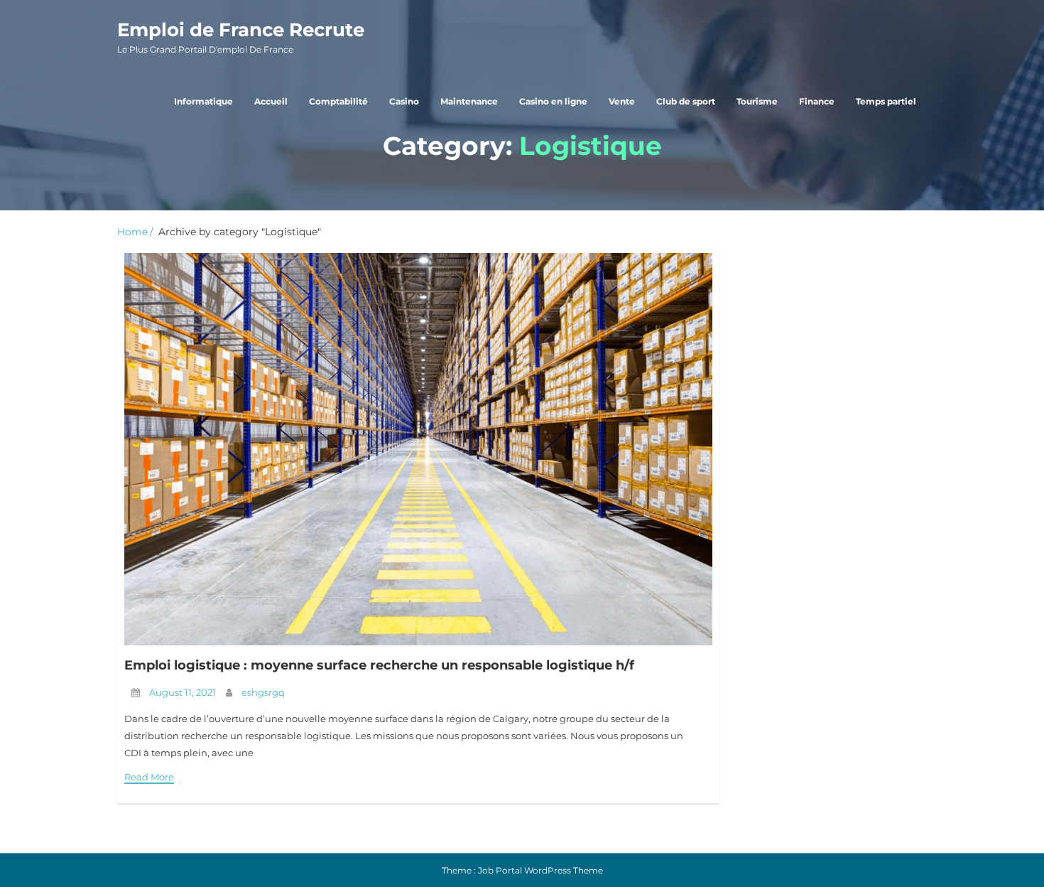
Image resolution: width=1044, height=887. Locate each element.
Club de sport (685, 101)
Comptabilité (338, 101)
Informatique (203, 101)
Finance (816, 101)
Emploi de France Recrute (240, 36)
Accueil (271, 101)
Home (132, 231)
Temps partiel (886, 101)
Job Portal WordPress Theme (540, 870)
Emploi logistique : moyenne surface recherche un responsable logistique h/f (379, 665)
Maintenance (469, 101)
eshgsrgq (263, 692)
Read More (149, 777)
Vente (622, 101)
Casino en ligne (553, 101)
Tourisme (757, 101)
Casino (404, 101)
